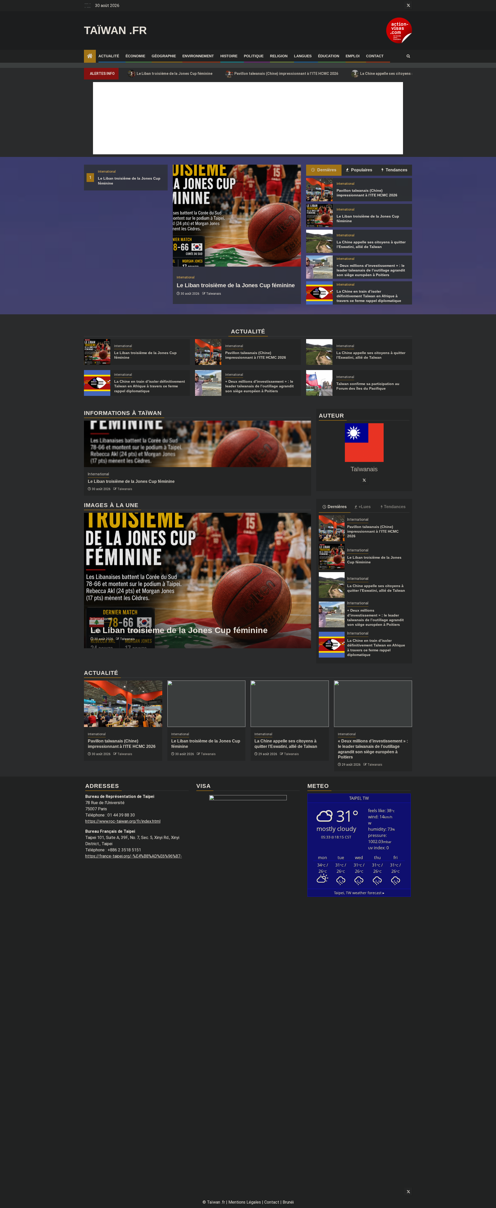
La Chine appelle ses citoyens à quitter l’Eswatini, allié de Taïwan (412, 73)
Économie (135, 56)
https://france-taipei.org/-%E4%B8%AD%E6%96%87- (133, 856)
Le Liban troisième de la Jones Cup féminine (171, 73)
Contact (375, 56)
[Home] (90, 56)
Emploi (353, 56)
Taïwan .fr (115, 30)
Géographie (164, 56)
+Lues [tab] (365, 507)
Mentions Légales (244, 1202)
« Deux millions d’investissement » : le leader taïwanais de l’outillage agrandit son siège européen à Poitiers (371, 270)
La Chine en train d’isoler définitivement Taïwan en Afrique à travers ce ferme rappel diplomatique (369, 296)
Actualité (108, 56)
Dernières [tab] (326, 170)
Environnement (198, 56)
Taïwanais (213, 293)
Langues (303, 56)
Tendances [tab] (396, 170)
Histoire (228, 56)
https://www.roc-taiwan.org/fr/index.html (122, 821)
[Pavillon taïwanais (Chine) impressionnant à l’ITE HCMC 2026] (319, 189)
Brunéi (288, 1202)
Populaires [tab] (361, 170)
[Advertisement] (248, 118)
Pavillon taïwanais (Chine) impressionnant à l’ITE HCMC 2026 (283, 73)
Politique (254, 56)
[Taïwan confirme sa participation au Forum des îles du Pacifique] (319, 383)
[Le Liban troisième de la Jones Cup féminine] (237, 216)
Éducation (328, 56)
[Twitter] (364, 480)
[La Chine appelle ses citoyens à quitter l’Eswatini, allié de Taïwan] (319, 241)
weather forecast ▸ (359, 892)
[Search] (408, 56)
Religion (279, 56)
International (107, 171)
